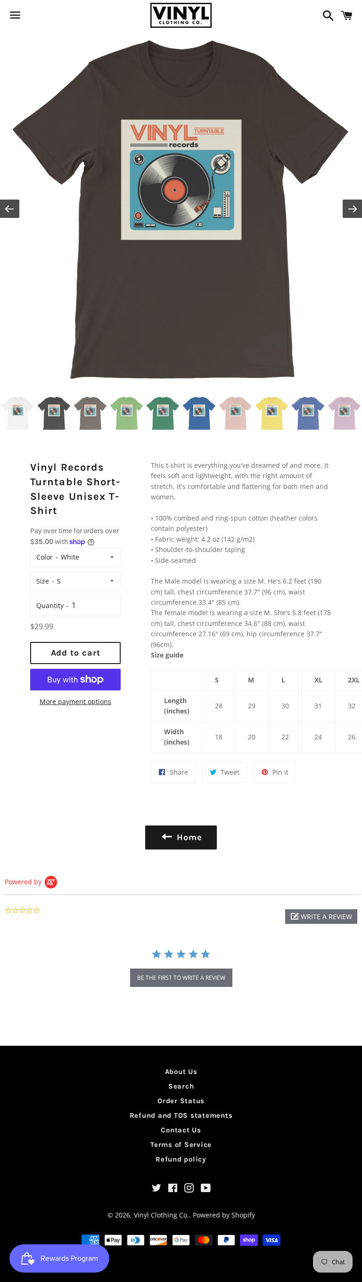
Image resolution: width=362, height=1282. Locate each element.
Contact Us (181, 1130)
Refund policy (181, 1159)
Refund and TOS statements (181, 1115)
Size (42, 581)
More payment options (75, 701)
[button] (321, 916)
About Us (181, 1071)
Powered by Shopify (224, 1214)
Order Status (181, 1101)
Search (181, 1086)
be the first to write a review (181, 978)
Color (44, 557)
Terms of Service (181, 1144)
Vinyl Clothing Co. (161, 1214)
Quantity (50, 605)
